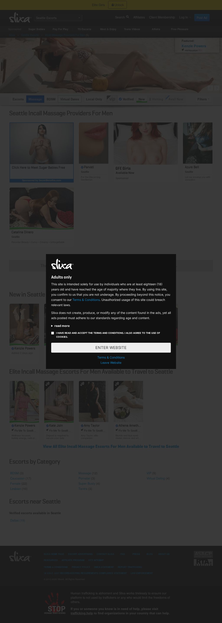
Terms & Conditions (86, 300)
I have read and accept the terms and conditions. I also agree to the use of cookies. (108, 334)
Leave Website (111, 362)
